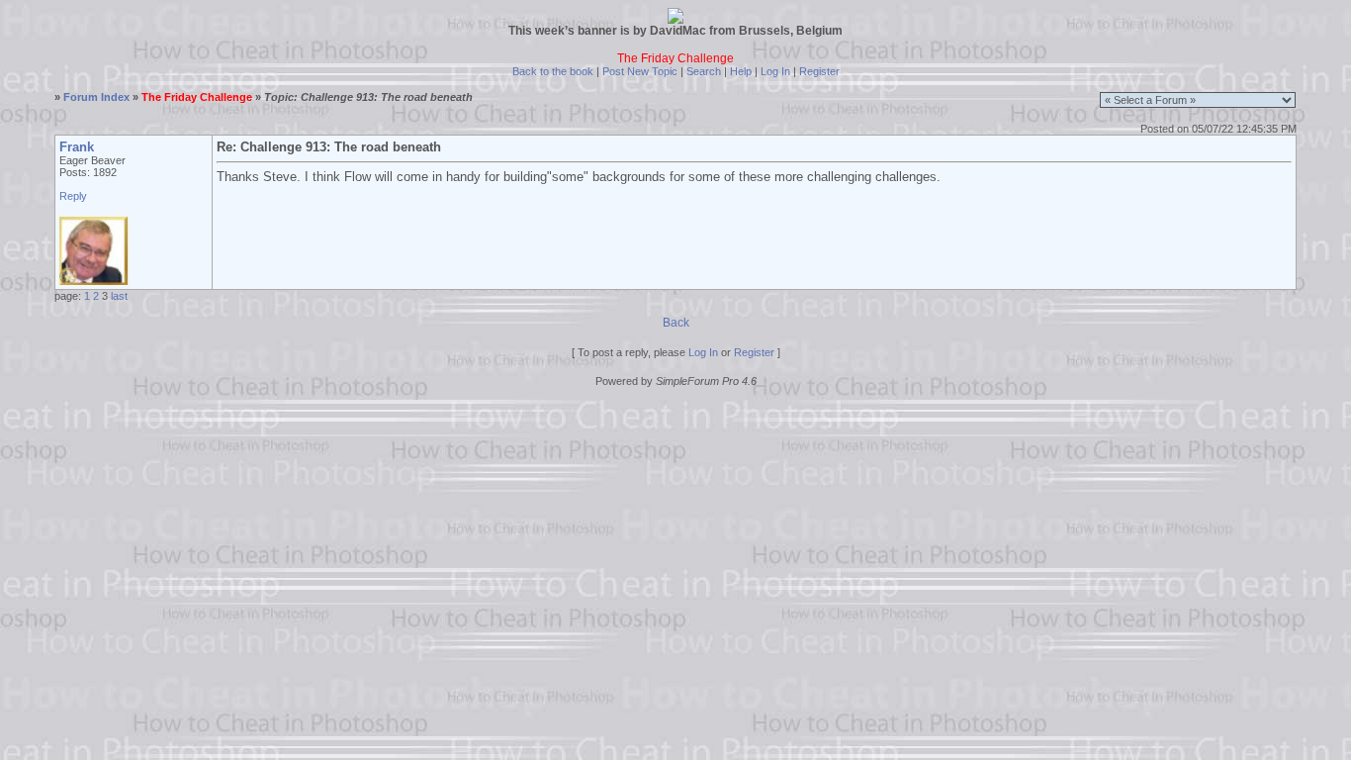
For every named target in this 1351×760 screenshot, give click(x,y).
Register (819, 71)
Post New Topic (639, 71)
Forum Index (96, 97)
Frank (76, 147)
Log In (775, 71)
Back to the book (552, 71)
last (119, 296)
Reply (73, 196)
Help (741, 71)
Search (703, 71)
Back (676, 323)
